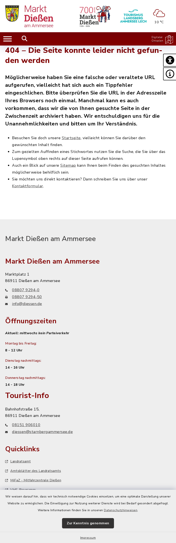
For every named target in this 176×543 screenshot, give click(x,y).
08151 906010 (26, 424)
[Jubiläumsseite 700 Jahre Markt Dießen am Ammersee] (95, 16)
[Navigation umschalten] (7, 39)
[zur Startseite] (29, 16)
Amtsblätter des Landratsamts (35, 470)
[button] (169, 60)
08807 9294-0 (25, 290)
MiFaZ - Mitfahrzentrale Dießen (35, 480)
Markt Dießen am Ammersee (50, 238)
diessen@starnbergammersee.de (42, 431)
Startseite (71, 137)
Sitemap (68, 165)
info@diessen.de (27, 303)
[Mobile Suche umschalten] (24, 39)
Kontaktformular (27, 186)
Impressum (88, 538)
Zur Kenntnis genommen (88, 523)
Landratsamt (20, 461)
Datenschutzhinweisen (120, 510)
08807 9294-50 (27, 296)
